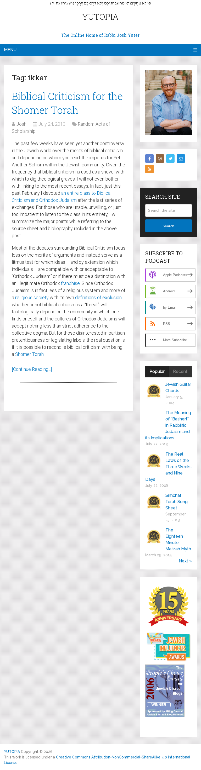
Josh (21, 124)
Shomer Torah (29, 354)
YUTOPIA (100, 16)
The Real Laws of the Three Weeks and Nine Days (168, 467)
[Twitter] (170, 158)
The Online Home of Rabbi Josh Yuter (100, 35)
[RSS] (149, 169)
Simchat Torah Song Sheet (176, 501)
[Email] (181, 158)
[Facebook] (149, 158)
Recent (180, 371)
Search (168, 226)
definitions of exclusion (98, 297)
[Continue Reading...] (32, 369)
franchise (70, 283)
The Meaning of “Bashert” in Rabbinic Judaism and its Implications (168, 425)
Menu (10, 49)
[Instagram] (160, 158)
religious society (32, 297)
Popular (157, 371)
